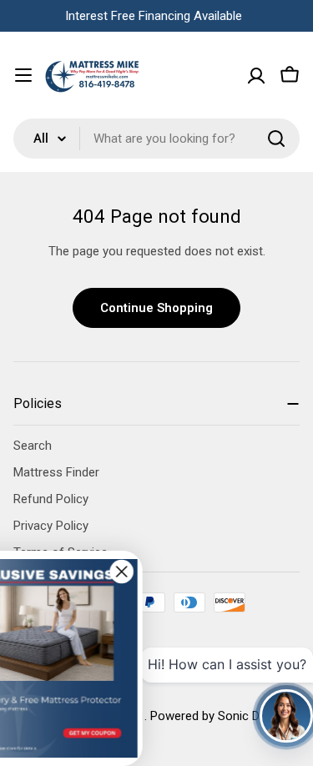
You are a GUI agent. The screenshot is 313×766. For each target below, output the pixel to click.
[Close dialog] (146, 571)
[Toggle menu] (23, 75)
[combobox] (156, 138)
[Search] (276, 139)
